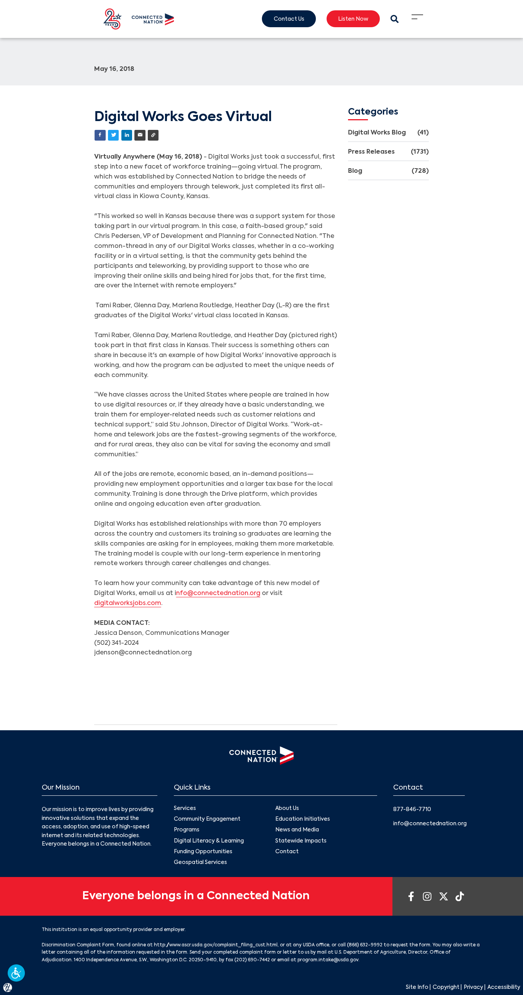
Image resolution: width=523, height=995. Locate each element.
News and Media (297, 830)
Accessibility (503, 987)
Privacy (473, 987)
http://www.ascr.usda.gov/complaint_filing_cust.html (216, 945)
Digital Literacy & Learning (209, 841)
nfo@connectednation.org (218, 593)
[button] (16, 973)
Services (185, 808)
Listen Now (353, 19)
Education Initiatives (302, 819)
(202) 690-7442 (252, 960)
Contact (287, 851)
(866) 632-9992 (364, 945)
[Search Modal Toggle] (394, 19)
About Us (287, 808)
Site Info (417, 987)
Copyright (446, 987)
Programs (186, 830)
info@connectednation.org (430, 823)
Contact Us (289, 19)
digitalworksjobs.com (127, 603)
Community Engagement (207, 819)
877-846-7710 (412, 809)
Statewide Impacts (301, 841)
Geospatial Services (200, 862)
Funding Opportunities (203, 851)
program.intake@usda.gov (327, 960)
